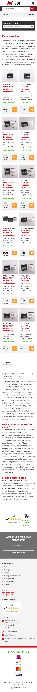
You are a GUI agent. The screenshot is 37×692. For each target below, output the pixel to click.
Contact (6, 585)
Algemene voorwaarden (12, 682)
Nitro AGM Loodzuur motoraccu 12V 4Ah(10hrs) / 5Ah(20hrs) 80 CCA (9, 136)
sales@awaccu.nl (10, 635)
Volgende (7, 363)
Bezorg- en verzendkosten (12, 576)
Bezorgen (7, 570)
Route (7, 627)
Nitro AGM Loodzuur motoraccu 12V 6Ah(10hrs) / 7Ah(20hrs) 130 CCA (27, 184)
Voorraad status (9, 579)
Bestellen (7, 567)
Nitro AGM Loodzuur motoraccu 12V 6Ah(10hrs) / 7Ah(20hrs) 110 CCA (27, 231)
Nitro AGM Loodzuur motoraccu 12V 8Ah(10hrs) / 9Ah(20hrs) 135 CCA (9, 279)
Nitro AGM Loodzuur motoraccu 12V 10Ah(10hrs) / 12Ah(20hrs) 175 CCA (27, 327)
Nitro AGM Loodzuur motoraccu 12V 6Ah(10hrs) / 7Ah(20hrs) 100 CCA (27, 136)
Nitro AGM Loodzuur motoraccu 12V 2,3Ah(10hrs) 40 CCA (26, 88)
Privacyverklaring (27, 682)
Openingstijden (9, 582)
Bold (23, 685)
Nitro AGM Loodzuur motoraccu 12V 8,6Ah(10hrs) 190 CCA (8, 327)
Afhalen (6, 573)
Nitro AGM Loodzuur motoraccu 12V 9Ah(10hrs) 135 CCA (27, 279)
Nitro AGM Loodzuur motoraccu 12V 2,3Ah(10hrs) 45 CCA (9, 88)
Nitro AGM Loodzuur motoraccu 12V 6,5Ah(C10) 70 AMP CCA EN (10, 231)
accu (3, 46)
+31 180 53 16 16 (11, 631)
